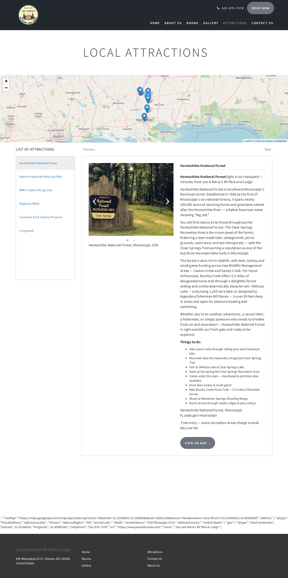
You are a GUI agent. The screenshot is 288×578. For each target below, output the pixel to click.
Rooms (86, 559)
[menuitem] (156, 23)
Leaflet (247, 141)
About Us (153, 565)
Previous (95, 199)
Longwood (26, 231)
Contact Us (154, 559)
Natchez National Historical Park (40, 177)
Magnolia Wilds (29, 204)
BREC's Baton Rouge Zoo (35, 190)
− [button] (6, 88)
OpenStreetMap (264, 141)
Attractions (154, 552)
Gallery (86, 565)
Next (167, 199)
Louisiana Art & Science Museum (40, 217)
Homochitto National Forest (38, 163)
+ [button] (6, 81)
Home (86, 552)
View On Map (196, 443)
